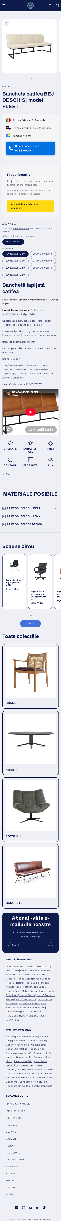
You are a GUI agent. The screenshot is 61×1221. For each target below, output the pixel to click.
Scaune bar (20, 1040)
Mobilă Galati (24, 979)
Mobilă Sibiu (13, 991)
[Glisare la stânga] (24, 79)
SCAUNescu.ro (25, 1219)
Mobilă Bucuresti (15, 966)
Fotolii (35, 1086)
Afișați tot (30, 623)
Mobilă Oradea (41, 979)
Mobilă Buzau (27, 995)
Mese (9, 1061)
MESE (10, 769)
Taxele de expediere (21, 228)
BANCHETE (14, 902)
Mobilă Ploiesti (15, 983)
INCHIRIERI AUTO (15, 1160)
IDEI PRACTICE (14, 1118)
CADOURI (26, 1011)
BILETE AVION (13, 1167)
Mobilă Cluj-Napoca (38, 966)
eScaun (15, 359)
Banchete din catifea (18, 1086)
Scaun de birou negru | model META (13, 582)
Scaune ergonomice (17, 1045)
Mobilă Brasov (27, 974)
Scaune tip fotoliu (16, 1049)
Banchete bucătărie (22, 1077)
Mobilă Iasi (13, 970)
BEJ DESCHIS (13, 242)
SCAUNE (12, 703)
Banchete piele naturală (33, 1082)
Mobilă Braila (32, 983)
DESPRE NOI (35, 384)
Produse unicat (36, 1049)
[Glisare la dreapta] (37, 79)
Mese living (40, 1061)
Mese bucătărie (23, 1061)
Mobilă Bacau (38, 987)
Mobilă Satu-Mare (26, 999)
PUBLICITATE (14, 1016)
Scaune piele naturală (18, 1053)
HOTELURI (11, 1174)
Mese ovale (23, 1073)
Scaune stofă (24, 1057)
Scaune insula (38, 1040)
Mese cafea (27, 1065)
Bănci (35, 1073)
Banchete (11, 1082)
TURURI (10, 1180)
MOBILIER (25, 1007)
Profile (9, 1194)
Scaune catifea (42, 1057)
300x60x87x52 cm (15, 275)
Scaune (10, 1036)
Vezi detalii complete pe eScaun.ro (24, 206)
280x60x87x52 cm (43, 268)
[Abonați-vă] (49, 945)
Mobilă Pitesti (21, 987)
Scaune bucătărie (27, 1036)
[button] (3, 5)
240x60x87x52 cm (43, 261)
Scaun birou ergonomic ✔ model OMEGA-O (39, 595)
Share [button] (9, 474)
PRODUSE (39, 1007)
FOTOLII (12, 836)
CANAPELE (13, 1020)
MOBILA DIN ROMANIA (18, 1104)
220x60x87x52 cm (15, 261)
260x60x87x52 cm (15, 268)
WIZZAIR (10, 1187)
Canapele (46, 1086)
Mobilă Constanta (30, 970)
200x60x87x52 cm (43, 254)
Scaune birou (39, 1045)
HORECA (39, 1011)
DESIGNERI (13, 1011)
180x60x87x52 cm (15, 254)
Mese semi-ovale (36, 1069)
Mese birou (12, 1065)
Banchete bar (45, 1077)
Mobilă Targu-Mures (33, 991)
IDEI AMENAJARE (29, 1003)
